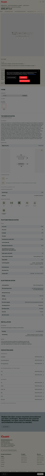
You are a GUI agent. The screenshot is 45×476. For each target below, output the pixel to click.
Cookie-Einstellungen (11, 77)
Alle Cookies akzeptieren (24, 80)
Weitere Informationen (32, 74)
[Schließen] (38, 71)
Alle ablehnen (23, 77)
